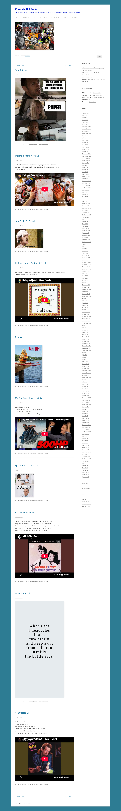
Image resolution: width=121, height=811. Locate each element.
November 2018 (86, 319)
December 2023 (86, 181)
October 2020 (86, 267)
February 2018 (86, 339)
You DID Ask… (22, 69)
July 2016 (84, 382)
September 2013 (86, 459)
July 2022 (84, 219)
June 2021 (85, 249)
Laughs (65, 18)
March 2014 (85, 445)
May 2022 (85, 224)
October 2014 (86, 429)
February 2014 (86, 447)
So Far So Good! (86, 75)
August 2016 (85, 380)
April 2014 (85, 443)
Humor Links (55, 18)
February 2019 (86, 312)
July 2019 (84, 300)
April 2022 (85, 226)
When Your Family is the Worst (90, 72)
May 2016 (85, 386)
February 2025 (86, 149)
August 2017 (85, 352)
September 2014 (86, 432)
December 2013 (86, 452)
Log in (84, 499)
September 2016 (86, 377)
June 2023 (85, 194)
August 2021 (85, 244)
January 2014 (85, 450)
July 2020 (84, 273)
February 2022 (86, 230)
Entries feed (85, 502)
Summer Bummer (87, 77)
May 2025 (85, 142)
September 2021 (86, 242)
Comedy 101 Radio (26, 9)
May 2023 (85, 197)
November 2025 (86, 129)
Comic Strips (43, 18)
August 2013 (85, 461)
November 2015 (86, 400)
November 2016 (86, 373)
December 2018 (86, 316)
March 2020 (85, 282)
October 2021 (86, 239)
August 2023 (85, 190)
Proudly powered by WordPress (23, 803)
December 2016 (86, 371)
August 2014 (85, 434)
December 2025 (86, 127)
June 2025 (85, 140)
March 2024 (85, 174)
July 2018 (84, 328)
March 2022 (85, 228)
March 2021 (85, 255)
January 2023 (85, 206)
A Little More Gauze (24, 512)
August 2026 (85, 113)
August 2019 (85, 298)
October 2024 (86, 158)
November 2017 (86, 346)
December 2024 (86, 154)
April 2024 (85, 172)
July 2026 (84, 115)
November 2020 (86, 264)
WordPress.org (86, 506)
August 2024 (85, 163)
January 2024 (85, 179)
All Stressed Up (22, 712)
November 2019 (86, 291)
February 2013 (86, 474)
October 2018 (86, 321)
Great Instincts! (22, 593)
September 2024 (86, 160)
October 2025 (86, 131)
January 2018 (85, 341)
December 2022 (86, 208)
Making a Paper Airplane (27, 155)
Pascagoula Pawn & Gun (97, 97)
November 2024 (86, 156)
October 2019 (86, 294)
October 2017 (86, 348)
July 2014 (84, 436)
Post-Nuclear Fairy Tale (95, 95)
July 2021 (84, 246)
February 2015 (86, 420)
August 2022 (85, 217)
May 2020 (85, 278)
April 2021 (85, 253)
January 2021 (85, 260)
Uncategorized (33, 144)
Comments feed (86, 504)
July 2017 (84, 355)
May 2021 (85, 251)
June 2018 (85, 330)
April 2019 (85, 307)
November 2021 (86, 237)
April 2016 (85, 389)
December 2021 (86, 235)
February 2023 (86, 203)
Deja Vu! (19, 337)
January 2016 (85, 395)
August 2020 (85, 271)
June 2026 (85, 118)
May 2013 (85, 468)
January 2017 (85, 368)
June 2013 (85, 465)
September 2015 (86, 404)
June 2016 (85, 384)
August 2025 (85, 136)
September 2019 (86, 296)
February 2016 (86, 393)
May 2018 (85, 332)
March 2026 (85, 124)
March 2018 (85, 337)
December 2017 (86, 343)
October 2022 (86, 212)
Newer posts (69, 65)
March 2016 (85, 391)
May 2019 (85, 305)
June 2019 (85, 303)
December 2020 (86, 262)
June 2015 (85, 411)
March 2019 (85, 310)
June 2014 (85, 438)
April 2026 (85, 122)
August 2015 (85, 407)
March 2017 (85, 364)
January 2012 (85, 477)
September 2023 (86, 188)
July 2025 (84, 138)
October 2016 (86, 375)
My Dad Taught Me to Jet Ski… (29, 398)
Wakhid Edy (85, 97)
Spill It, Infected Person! (26, 465)
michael (27, 56)
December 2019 (86, 289)
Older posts (19, 65)
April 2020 (85, 280)
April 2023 (85, 199)
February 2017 (86, 366)
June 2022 (85, 221)
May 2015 (85, 413)
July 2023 (84, 192)
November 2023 (86, 183)
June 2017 (85, 357)
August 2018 (85, 325)
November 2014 (86, 427)
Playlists (74, 18)
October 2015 (86, 402)
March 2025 (85, 147)
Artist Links (25, 18)
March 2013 (85, 472)
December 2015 (86, 398)
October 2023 (86, 185)
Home (17, 18)
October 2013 (86, 456)
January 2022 (85, 233)
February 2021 (86, 258)
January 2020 (85, 287)
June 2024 (85, 167)
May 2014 (85, 441)
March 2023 (85, 201)
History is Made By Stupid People (31, 263)
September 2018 (86, 323)
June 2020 (85, 276)
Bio (34, 18)
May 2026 (85, 120)
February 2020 (86, 285)
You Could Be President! (26, 221)
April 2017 (85, 361)
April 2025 (85, 145)
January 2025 (85, 151)
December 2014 (86, 425)
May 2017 (85, 359)
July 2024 (84, 165)
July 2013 (84, 463)
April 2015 (85, 416)
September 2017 (86, 350)
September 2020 (86, 269)
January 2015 (85, 422)
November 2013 (86, 454)
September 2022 (86, 215)
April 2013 (85, 470)
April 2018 (85, 334)
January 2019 (85, 314)
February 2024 (86, 176)
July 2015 (84, 409)
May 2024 (85, 169)
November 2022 (86, 210)
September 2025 (86, 133)
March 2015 (85, 418)
